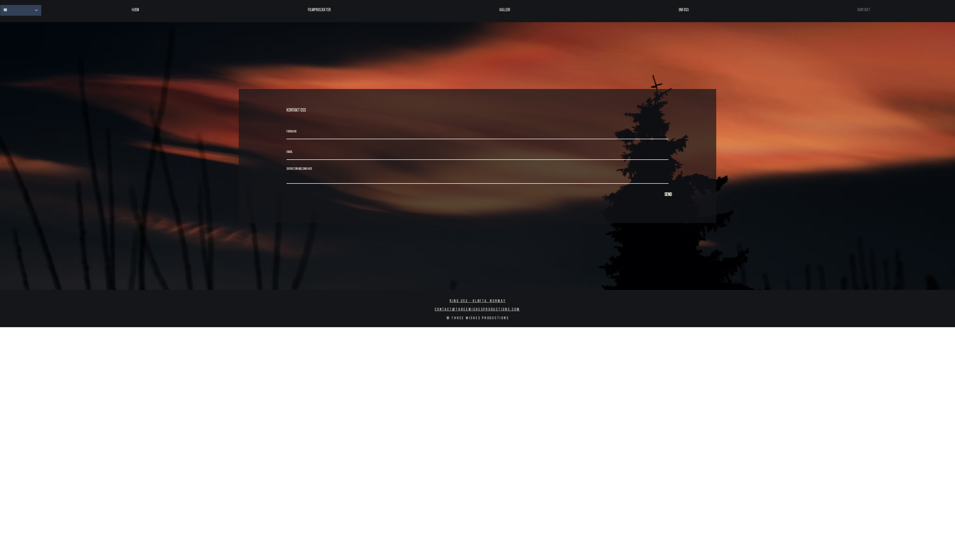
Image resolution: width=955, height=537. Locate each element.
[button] (319, 10)
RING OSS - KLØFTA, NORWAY (478, 301)
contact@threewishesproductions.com (477, 310)
